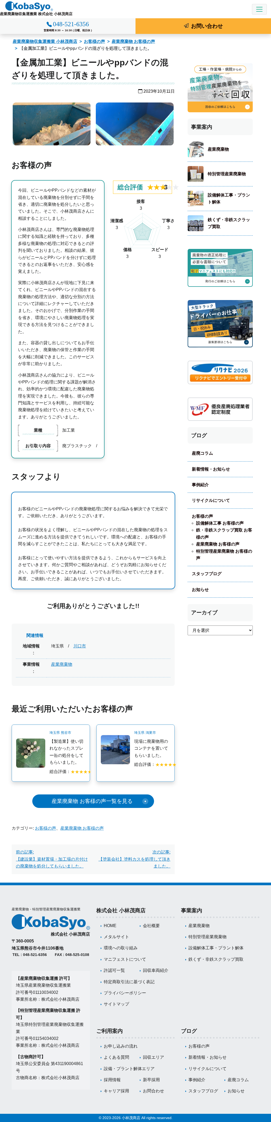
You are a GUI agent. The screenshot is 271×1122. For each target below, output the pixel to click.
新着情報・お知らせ (211, 469)
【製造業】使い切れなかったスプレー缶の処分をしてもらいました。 (66, 752)
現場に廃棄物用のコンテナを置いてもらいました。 (151, 748)
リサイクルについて (211, 500)
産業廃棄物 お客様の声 (133, 41)
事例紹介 (200, 484)
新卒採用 (151, 1080)
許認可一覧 (114, 970)
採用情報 (112, 1080)
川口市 (79, 646)
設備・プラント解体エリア (129, 1068)
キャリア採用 (116, 1091)
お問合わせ (153, 1091)
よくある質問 (116, 1057)
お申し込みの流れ (121, 1046)
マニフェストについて (125, 959)
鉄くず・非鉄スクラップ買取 (229, 223)
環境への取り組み (121, 948)
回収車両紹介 (155, 970)
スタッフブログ (207, 573)
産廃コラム (202, 453)
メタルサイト (116, 937)
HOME (110, 925)
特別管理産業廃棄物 (227, 174)
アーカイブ (204, 612)
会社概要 (151, 925)
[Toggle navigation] (259, 9)
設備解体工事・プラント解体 (229, 198)
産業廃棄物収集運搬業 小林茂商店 (45, 41)
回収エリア (153, 1057)
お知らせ (200, 589)
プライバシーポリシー (125, 993)
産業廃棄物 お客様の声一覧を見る (92, 801)
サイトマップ (116, 1004)
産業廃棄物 (61, 664)
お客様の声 (94, 41)
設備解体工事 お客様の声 (220, 523)
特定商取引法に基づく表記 (129, 982)
